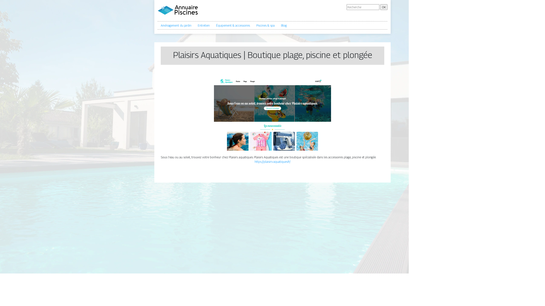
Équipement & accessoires (233, 25)
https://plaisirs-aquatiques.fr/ (273, 161)
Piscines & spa (265, 25)
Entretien (204, 25)
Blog (284, 25)
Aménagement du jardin (176, 25)
